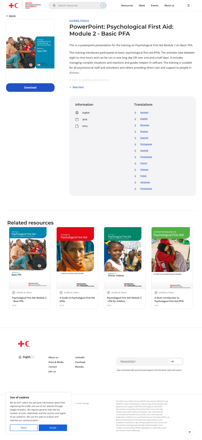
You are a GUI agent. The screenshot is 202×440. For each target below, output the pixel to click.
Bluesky (79, 366)
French (143, 163)
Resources (127, 5)
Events (154, 5)
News (142, 5)
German (144, 112)
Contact (53, 366)
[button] (188, 5)
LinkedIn (80, 357)
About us (169, 5)
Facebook (80, 362)
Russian (144, 131)
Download (30, 87)
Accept (53, 427)
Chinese (144, 169)
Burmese (144, 125)
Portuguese (146, 144)
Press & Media (56, 362)
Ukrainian (145, 182)
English (144, 118)
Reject (24, 427)
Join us (52, 371)
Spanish (144, 137)
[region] (38, 413)
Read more (78, 87)
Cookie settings (82, 403)
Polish (143, 175)
